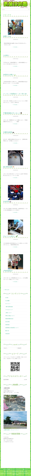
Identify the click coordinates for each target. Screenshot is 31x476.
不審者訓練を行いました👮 (12, 113)
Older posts (6, 289)
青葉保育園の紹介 (9, 318)
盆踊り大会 (7, 36)
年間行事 (7, 333)
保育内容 (7, 324)
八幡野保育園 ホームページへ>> (11, 429)
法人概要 (7, 300)
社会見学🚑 (7, 201)
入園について (8, 312)
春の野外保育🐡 (8, 167)
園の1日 (7, 330)
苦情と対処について (9, 315)
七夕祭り (6, 55)
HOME (6, 297)
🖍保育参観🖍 (7, 271)
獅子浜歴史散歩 (9, 306)
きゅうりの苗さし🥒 (10, 236)
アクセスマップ (8, 309)
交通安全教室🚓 (8, 132)
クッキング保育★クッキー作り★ (15, 94)
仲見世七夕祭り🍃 (9, 75)
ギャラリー (7, 303)
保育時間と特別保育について (12, 327)
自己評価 (7, 321)
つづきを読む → (15, 66)
